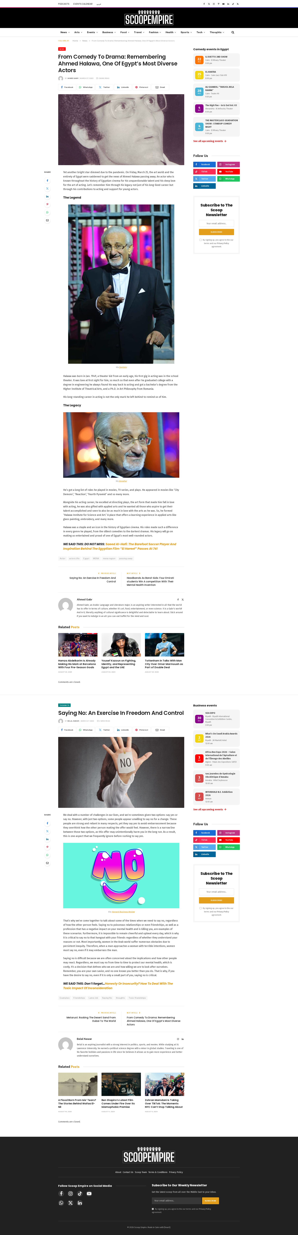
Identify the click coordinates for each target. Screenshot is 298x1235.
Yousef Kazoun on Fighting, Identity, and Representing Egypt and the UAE (119, 664)
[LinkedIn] (47, 196)
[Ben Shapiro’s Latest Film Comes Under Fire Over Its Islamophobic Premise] (121, 1084)
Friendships (79, 998)
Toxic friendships (137, 998)
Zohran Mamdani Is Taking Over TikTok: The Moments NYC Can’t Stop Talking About (164, 1103)
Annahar (123, 481)
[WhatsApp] (47, 212)
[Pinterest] (47, 204)
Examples (65, 998)
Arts (77, 32)
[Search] (232, 32)
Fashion (153, 32)
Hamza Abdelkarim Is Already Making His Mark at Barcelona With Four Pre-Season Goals (77, 664)
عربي (99, 4)
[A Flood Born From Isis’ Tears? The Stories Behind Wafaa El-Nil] (77, 1084)
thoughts (120, 998)
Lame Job (93, 998)
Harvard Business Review (123, 912)
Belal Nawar (73, 721)
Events (91, 32)
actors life (74, 558)
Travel (138, 32)
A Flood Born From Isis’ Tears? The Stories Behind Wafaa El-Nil (77, 1103)
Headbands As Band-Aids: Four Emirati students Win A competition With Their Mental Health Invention (150, 581)
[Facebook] (47, 180)
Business (107, 32)
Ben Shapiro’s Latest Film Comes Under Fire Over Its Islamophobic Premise (118, 1103)
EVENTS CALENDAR (83, 4)
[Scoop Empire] (149, 18)
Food (123, 32)
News (64, 32)
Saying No (107, 998)
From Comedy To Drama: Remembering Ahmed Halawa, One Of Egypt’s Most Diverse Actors (153, 1021)
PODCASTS (63, 4)
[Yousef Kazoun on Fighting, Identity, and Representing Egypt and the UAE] (121, 645)
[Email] (47, 220)
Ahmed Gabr (73, 78)
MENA (96, 558)
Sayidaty (123, 367)
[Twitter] (47, 188)
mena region (109, 558)
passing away (126, 558)
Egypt (86, 558)
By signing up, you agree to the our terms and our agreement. (217, 243)
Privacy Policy (223, 243)
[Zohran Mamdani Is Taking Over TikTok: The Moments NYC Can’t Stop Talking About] (164, 1084)
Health (169, 32)
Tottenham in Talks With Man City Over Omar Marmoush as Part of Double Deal (164, 664)
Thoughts (215, 32)
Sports (185, 32)
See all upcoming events (210, 141)
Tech (199, 32)
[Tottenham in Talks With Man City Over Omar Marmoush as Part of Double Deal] (164, 645)
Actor (62, 558)
